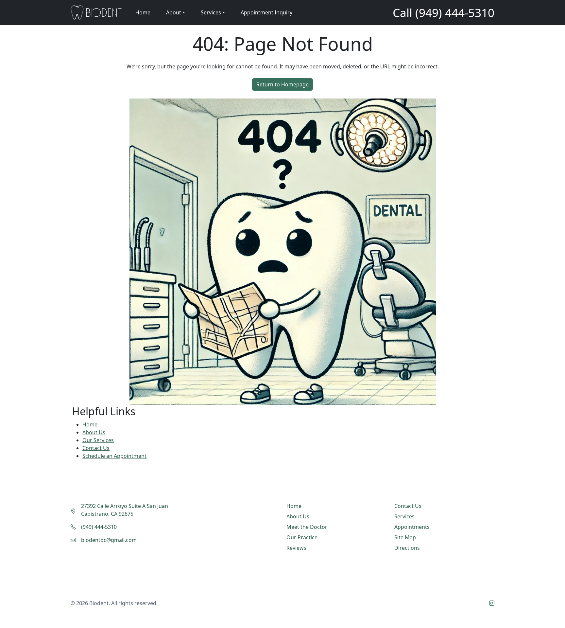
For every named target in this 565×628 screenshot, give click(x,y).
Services (404, 516)
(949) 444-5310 (454, 12)
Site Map (405, 537)
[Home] (96, 12)
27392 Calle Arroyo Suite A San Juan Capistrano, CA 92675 (124, 509)
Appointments (412, 526)
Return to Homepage (282, 84)
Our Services (98, 440)
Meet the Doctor (306, 526)
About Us (93, 432)
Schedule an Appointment (114, 455)
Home (142, 12)
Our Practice (301, 537)
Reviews (296, 547)
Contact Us (96, 448)
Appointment (266, 12)
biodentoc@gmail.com (109, 540)
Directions (407, 547)
